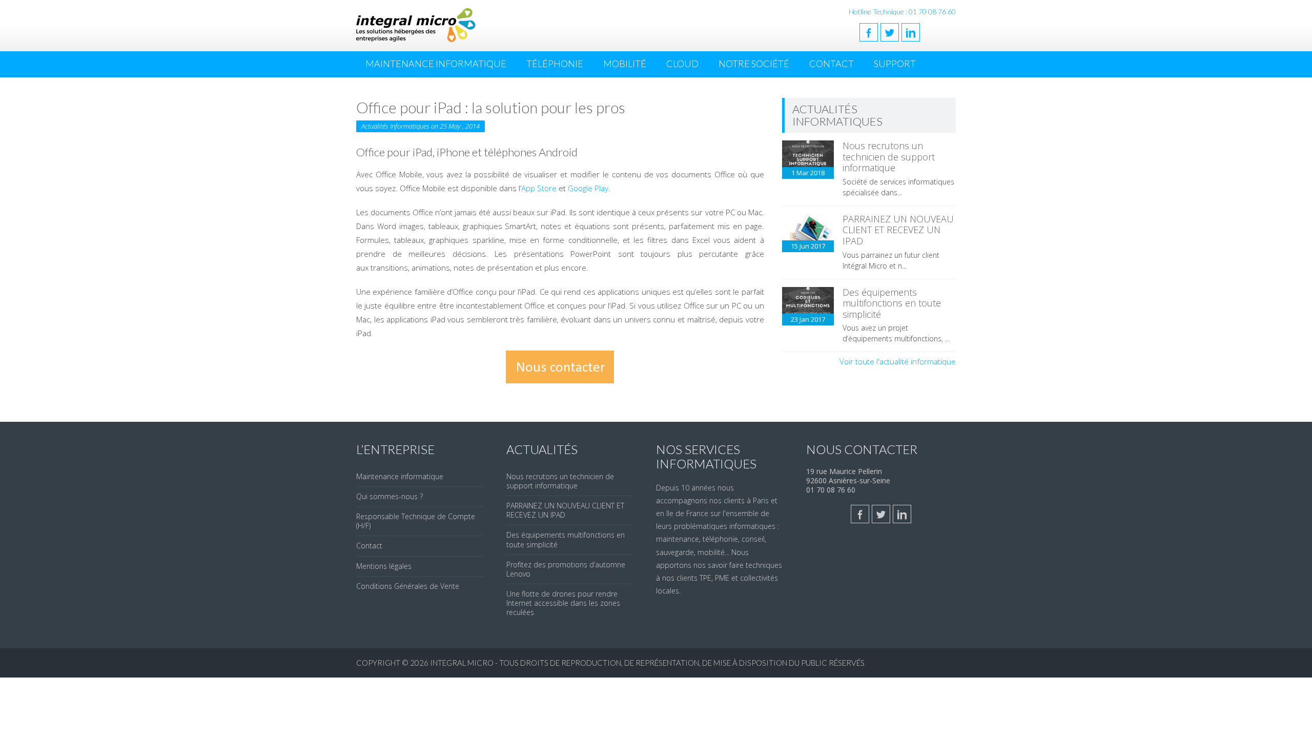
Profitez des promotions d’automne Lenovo (565, 569)
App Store (539, 188)
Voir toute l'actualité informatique (897, 361)
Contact (831, 63)
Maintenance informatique (399, 476)
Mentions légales (384, 566)
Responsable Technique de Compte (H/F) (415, 520)
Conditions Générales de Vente (407, 586)
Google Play (588, 188)
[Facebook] (868, 32)
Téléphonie (554, 63)
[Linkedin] (910, 32)
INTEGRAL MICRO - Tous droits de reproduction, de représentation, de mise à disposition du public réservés (647, 662)
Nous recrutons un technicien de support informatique (889, 156)
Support (895, 63)
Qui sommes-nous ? (389, 496)
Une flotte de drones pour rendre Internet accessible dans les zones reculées (563, 603)
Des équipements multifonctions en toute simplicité (892, 303)
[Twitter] (889, 32)
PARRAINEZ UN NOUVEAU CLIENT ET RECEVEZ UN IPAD (898, 230)
